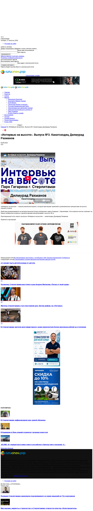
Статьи (6, 96)
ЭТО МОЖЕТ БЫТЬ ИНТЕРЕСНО (12, 263)
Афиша (6, 97)
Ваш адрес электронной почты (28, 63)
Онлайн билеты (9, 118)
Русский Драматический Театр (18, 106)
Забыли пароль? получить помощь (12, 56)
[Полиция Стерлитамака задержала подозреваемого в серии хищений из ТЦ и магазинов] (5, 492)
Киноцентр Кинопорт (15, 99)
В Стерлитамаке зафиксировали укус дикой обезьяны (23, 420)
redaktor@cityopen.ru (20, 476)
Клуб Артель (12, 103)
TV (7, 127)
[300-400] (46, 366)
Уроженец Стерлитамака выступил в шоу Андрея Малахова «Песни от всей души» (35, 284)
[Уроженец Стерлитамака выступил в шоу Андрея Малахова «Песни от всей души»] (11, 279)
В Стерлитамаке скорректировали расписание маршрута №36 (34, 259)
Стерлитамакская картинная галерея (20, 108)
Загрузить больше (7, 448)
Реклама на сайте (10, 44)
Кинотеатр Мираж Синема (17, 101)
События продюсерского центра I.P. (20, 110)
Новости (7, 94)
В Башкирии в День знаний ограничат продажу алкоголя (24, 432)
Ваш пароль (22, 52)
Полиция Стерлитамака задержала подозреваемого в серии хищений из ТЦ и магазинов (38, 496)
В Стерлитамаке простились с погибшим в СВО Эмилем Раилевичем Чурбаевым (42, 258)
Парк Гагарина (13, 111)
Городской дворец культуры (18, 104)
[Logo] (8, 89)
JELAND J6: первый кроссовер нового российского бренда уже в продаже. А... (33, 445)
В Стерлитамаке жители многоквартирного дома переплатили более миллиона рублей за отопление (43, 327)
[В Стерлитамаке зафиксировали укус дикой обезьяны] (5, 416)
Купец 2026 (8, 122)
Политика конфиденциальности (11, 58)
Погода (6, 117)
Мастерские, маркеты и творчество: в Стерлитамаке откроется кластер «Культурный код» (39, 508)
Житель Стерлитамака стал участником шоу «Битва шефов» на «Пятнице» (32, 306)
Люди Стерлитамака (11, 120)
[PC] (46, 84)
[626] (46, 244)
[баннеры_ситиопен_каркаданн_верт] (46, 404)
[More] (57, 147)
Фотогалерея (8, 115)
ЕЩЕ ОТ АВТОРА (29, 263)
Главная (7, 92)
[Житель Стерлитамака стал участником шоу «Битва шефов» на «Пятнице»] (11, 300)
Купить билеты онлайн (15, 113)
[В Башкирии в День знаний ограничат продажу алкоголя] (5, 429)
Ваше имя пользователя (26, 50)
